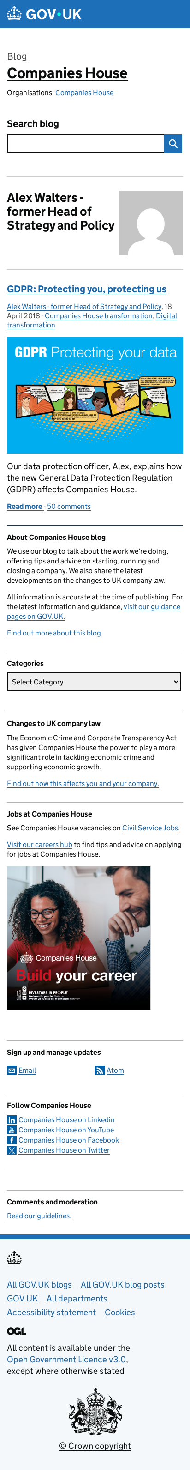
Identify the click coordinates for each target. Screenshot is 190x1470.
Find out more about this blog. (55, 633)
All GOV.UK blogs (39, 1284)
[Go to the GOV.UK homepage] (44, 14)
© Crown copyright (95, 1445)
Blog (17, 56)
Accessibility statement (51, 1312)
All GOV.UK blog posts (123, 1284)
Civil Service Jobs (150, 827)
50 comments (69, 506)
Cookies (120, 1312)
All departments (77, 1298)
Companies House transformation (99, 315)
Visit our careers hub (39, 844)
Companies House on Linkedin (66, 1119)
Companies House (67, 73)
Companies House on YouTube (66, 1129)
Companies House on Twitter (64, 1150)
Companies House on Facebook (68, 1140)
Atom (115, 1070)
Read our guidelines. (39, 1215)
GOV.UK (22, 1298)
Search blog (33, 124)
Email (27, 1070)
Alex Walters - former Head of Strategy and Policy (84, 306)
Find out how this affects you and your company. (83, 783)
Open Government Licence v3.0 (66, 1359)
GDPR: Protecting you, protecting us (86, 289)
